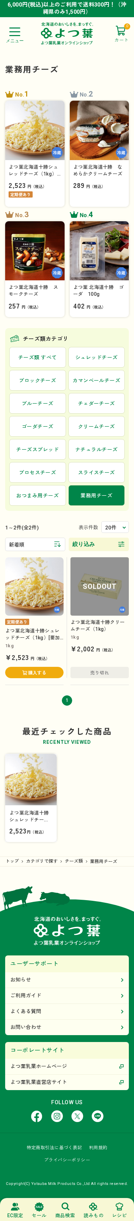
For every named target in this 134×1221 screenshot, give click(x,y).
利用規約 (98, 1147)
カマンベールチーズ (96, 381)
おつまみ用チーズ (37, 496)
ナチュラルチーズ (96, 450)
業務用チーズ (104, 861)
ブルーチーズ (38, 404)
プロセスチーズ (37, 473)
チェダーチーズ (96, 404)
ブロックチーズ (37, 381)
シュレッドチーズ (96, 358)
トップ (12, 861)
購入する (37, 672)
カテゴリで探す (42, 861)
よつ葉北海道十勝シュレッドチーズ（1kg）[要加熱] (32, 637)
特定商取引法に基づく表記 (54, 1147)
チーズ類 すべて (37, 358)
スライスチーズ (96, 473)
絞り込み (83, 544)
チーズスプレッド (37, 450)
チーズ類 (74, 861)
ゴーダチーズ (38, 427)
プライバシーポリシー (67, 1160)
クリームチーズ (96, 427)
